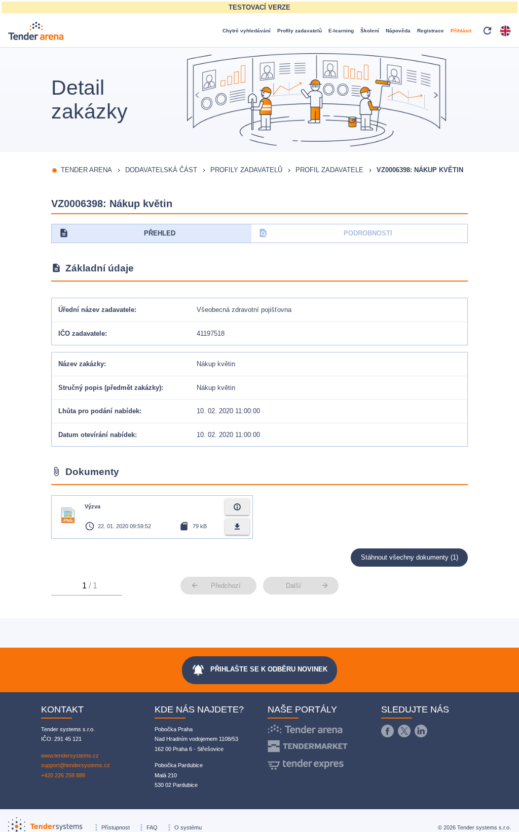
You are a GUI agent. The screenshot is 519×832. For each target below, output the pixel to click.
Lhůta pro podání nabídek (98, 411)
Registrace (430, 30)
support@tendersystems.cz (75, 765)
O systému (188, 827)
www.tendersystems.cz (70, 755)
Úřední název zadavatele (96, 309)
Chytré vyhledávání (247, 30)
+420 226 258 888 (63, 775)
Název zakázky (81, 364)
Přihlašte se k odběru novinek (259, 670)
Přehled (117, 233)
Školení (369, 30)
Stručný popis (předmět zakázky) (109, 387)
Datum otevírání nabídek (96, 435)
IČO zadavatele (81, 333)
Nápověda (398, 30)
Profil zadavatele (329, 170)
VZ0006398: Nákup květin (420, 170)
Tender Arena (86, 170)
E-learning (341, 30)
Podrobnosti (325, 233)
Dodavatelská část (161, 170)
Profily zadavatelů (299, 30)
